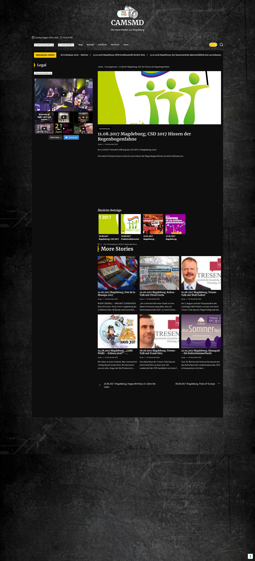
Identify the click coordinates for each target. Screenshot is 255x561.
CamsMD (127, 23)
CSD (104, 244)
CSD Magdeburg (112, 244)
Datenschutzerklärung (45, 45)
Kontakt (90, 44)
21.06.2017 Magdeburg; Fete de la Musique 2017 (116, 293)
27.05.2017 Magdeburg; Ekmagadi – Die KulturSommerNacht (200, 352)
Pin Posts (102, 44)
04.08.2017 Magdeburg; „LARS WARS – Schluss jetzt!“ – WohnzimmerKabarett (115, 353)
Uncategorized (104, 129)
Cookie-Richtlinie (67, 45)
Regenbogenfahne (131, 244)
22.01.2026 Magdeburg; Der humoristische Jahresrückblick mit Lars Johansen (114, 55)
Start (126, 44)
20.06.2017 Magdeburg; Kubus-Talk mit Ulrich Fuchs (158, 293)
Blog (80, 44)
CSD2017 (121, 244)
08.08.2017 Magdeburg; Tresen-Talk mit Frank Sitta (158, 352)
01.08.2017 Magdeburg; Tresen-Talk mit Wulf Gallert (199, 293)
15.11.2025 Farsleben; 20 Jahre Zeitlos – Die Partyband (180, 55)
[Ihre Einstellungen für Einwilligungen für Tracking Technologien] (250, 556)
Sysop (100, 144)
